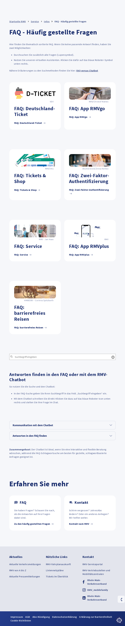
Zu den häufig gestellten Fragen (32, 523)
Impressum (17, 616)
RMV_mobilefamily (97, 589)
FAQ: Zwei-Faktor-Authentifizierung (89, 189)
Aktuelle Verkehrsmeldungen (25, 564)
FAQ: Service (21, 254)
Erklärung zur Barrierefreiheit (95, 616)
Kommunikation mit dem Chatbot (33, 425)
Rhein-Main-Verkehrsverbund (97, 582)
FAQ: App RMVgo (78, 116)
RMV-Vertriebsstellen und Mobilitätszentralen (96, 572)
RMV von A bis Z (17, 570)
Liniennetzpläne (55, 570)
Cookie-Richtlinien (21, 620)
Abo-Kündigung (41, 616)
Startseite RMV (17, 21)
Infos (47, 21)
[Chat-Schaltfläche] (119, 620)
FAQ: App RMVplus (79, 254)
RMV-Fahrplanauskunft (58, 564)
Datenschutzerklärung (64, 616)
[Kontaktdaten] (121, 599)
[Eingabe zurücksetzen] (113, 357)
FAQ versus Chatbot (87, 70)
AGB (27, 616)
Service (35, 21)
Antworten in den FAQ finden (30, 435)
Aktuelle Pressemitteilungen (24, 576)
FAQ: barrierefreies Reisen (29, 327)
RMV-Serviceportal (92, 564)
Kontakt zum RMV (79, 523)
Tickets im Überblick (57, 576)
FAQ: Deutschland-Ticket (28, 122)
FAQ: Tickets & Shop (25, 189)
